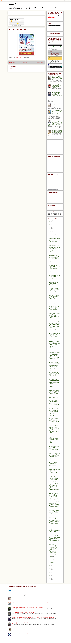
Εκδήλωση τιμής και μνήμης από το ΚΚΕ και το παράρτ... (54, 451)
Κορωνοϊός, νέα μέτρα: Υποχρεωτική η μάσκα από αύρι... (54, 431)
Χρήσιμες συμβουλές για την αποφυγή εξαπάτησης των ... (54, 540)
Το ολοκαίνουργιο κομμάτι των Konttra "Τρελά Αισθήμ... (54, 479)
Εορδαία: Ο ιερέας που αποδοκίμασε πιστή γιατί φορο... (53, 486)
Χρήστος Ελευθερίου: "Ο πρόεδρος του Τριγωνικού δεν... (54, 261)
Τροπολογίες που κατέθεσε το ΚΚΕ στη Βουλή (54, 395)
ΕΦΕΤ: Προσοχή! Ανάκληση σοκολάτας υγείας (53, 494)
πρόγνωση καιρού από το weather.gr (16, 25)
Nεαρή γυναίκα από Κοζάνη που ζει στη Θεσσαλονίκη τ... (54, 309)
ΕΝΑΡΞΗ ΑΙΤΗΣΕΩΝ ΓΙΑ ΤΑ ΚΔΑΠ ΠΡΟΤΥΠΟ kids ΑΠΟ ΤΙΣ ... (54, 271)
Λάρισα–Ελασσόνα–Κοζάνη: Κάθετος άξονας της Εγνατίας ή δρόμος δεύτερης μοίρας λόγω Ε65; (57, 78)
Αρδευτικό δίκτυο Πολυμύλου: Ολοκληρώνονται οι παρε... (54, 263)
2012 (50, 575)
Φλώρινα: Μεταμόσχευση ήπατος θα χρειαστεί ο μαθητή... (53, 385)
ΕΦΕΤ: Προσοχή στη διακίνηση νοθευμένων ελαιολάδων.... (54, 321)
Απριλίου (51, 559)
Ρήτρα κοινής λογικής (52, 465)
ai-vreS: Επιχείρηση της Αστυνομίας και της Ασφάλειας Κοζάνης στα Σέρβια (23, 612)
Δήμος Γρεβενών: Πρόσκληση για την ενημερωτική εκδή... (54, 511)
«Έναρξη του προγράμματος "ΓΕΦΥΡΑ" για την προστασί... (54, 391)
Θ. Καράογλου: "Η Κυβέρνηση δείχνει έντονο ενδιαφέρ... (54, 311)
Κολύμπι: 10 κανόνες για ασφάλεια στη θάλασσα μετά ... (54, 301)
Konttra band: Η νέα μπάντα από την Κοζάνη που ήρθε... (54, 334)
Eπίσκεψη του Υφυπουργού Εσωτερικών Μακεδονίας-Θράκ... (53, 350)
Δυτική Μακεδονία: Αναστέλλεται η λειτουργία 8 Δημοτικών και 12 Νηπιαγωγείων (57, 104)
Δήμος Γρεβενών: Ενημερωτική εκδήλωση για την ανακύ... (54, 411)
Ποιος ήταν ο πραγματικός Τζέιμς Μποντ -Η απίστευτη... (54, 542)
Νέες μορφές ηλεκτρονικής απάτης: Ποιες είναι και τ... (54, 535)
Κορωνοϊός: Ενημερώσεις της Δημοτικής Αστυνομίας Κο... (54, 298)
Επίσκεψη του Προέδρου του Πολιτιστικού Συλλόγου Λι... (54, 253)
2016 (50, 569)
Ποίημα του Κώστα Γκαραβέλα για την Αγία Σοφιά (54, 274)
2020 (50, 228)
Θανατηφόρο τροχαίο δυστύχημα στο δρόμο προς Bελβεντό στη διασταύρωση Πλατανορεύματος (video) (27, 607)
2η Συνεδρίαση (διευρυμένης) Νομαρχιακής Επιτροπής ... (54, 449)
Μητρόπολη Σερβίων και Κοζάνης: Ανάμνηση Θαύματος (54, 404)
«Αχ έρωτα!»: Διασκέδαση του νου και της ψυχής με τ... (54, 554)
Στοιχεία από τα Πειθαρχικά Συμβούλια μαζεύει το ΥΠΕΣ (54, 419)
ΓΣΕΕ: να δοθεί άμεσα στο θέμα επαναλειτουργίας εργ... (54, 454)
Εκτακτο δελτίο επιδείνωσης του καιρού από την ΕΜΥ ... (54, 276)
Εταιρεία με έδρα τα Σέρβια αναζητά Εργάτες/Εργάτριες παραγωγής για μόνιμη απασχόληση (56, 86)
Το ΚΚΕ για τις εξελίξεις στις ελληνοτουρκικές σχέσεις (53, 458)
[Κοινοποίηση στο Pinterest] (28, 57)
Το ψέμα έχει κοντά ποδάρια (53, 284)
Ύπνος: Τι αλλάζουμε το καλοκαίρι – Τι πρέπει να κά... (54, 477)
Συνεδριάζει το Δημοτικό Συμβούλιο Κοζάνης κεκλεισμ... (53, 548)
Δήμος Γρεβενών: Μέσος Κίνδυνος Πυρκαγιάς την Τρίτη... (53, 496)
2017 (50, 568)
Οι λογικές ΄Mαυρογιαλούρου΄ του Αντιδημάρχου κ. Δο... (54, 447)
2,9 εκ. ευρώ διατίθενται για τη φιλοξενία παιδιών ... (54, 409)
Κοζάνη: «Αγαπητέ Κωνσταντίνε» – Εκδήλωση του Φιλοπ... (54, 491)
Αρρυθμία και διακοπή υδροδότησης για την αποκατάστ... (53, 463)
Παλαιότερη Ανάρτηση (40, 62)
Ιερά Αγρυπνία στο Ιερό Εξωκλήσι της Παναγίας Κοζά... (53, 346)
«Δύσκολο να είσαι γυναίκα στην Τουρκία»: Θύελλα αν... (54, 472)
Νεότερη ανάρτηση (12, 62)
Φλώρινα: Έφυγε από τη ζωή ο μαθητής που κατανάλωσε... (54, 319)
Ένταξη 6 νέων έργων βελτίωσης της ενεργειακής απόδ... (54, 314)
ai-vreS (12, 4)
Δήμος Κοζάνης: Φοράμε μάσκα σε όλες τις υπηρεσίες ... (54, 344)
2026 (50, 220)
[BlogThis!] (25, 57)
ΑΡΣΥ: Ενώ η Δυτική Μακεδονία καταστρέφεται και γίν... (54, 268)
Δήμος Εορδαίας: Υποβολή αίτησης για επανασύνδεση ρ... (54, 398)
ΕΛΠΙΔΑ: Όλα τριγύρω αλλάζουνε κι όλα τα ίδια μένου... (53, 401)
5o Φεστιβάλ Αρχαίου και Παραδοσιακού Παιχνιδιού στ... (54, 304)
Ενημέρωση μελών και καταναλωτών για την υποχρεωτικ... (53, 416)
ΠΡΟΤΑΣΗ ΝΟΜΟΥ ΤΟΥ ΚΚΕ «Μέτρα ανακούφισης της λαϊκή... (54, 518)
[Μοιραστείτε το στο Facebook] (27, 57)
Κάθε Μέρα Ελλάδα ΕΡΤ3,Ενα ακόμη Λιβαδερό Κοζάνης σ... (54, 278)
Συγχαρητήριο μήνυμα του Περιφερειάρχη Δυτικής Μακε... (54, 413)
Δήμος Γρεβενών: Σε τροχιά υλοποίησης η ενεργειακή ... (54, 434)
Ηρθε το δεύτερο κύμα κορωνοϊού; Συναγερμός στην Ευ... (54, 380)
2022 (50, 225)
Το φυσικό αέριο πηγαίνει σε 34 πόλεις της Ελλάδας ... (54, 467)
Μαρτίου (51, 560)
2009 (50, 579)
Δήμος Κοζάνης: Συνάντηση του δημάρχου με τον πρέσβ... (54, 521)
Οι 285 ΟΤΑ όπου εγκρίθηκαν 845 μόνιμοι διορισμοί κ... (54, 368)
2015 (50, 571)
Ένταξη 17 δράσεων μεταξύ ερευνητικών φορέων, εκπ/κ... (54, 439)
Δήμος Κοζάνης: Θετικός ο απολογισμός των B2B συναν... (53, 339)
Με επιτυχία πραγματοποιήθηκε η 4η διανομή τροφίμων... (54, 506)
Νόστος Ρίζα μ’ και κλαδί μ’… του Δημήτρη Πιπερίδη (54, 481)
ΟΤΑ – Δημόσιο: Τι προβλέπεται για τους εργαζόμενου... (54, 296)
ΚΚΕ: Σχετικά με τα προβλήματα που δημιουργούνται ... (54, 241)
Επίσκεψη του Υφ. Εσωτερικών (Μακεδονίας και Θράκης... (54, 393)
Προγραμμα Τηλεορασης (55, 189)
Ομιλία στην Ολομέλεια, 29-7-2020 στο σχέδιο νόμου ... (54, 358)
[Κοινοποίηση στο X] (26, 57)
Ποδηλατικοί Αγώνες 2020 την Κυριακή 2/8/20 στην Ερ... (54, 243)
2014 (50, 572)
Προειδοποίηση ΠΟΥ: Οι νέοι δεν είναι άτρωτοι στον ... (54, 307)
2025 (50, 221)
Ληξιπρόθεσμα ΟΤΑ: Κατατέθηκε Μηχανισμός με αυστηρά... (54, 370)
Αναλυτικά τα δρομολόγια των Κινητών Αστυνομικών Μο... (54, 283)
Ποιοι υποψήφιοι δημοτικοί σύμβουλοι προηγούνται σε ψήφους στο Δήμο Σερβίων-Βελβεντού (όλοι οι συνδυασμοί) (25, 594)
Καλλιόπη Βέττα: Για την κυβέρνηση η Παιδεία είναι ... (54, 421)
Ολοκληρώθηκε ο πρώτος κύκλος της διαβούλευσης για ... (54, 363)
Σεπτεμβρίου (52, 234)
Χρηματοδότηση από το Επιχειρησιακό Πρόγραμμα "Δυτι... (54, 326)
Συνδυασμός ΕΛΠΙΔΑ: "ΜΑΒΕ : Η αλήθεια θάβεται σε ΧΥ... (54, 444)
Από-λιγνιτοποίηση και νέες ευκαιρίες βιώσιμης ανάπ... (54, 426)
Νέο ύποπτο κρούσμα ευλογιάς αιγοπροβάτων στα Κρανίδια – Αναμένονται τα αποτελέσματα (57, 131)
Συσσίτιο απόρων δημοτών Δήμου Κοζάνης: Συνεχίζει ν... (54, 266)
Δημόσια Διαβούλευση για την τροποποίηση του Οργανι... (54, 501)
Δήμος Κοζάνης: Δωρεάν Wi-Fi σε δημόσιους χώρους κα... (54, 508)
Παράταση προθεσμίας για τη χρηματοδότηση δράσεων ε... (54, 437)
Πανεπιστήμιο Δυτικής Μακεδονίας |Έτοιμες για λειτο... (53, 523)
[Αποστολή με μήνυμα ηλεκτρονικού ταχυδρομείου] (24, 57)
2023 (50, 224)
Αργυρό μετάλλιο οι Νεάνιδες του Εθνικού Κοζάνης (54, 239)
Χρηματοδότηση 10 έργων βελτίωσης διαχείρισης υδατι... (54, 329)
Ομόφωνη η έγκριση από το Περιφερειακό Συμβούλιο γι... (54, 256)
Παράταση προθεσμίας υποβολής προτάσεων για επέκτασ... (54, 428)
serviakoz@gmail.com (51, 17)
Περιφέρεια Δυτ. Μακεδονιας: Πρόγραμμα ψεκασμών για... (54, 293)
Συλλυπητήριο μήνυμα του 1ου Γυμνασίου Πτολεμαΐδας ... (54, 280)
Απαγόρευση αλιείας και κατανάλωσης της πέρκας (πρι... (54, 250)
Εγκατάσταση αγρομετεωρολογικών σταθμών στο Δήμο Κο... (53, 545)
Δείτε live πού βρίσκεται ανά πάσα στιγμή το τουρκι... (53, 474)
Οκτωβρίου (51, 232)
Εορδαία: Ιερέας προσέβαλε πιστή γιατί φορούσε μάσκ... (54, 489)
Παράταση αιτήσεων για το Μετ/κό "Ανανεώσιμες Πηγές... (54, 460)
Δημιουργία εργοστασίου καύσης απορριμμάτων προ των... (54, 324)
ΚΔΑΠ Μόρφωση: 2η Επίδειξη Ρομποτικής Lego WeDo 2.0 (54, 515)
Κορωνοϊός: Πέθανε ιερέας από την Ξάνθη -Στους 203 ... (54, 423)
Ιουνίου (51, 556)
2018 (50, 566)
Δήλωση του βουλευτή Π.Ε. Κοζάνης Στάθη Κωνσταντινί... (54, 388)
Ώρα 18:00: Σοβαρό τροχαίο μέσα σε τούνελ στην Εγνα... (54, 366)
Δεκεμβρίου (51, 229)
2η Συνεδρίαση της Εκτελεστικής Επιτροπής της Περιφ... (54, 406)
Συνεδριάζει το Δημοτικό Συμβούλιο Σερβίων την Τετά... (54, 529)
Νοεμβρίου (51, 231)
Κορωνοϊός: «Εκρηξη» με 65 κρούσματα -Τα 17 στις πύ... (54, 331)
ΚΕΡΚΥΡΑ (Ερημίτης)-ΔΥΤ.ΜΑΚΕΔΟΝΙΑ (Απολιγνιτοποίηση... (53, 551)
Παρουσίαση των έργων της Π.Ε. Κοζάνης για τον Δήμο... (54, 248)
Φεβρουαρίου (52, 562)
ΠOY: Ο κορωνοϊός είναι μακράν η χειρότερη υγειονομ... (54, 483)
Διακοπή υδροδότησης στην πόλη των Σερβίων (54, 383)
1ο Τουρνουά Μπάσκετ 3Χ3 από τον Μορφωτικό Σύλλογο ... (54, 336)
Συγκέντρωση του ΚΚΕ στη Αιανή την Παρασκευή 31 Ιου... (53, 355)
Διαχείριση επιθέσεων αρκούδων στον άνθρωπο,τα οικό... (54, 538)
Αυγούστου (51, 235)
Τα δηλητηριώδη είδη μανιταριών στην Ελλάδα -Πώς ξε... (54, 375)
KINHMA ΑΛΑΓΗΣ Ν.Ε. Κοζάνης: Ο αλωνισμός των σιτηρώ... (54, 286)
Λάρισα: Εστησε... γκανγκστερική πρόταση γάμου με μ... (54, 533)
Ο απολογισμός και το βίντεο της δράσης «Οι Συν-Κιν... (54, 353)
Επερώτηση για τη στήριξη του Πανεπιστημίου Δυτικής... (54, 342)
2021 (50, 227)
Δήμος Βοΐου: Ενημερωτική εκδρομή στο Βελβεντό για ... (54, 373)
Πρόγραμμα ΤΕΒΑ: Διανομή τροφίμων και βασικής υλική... (54, 526)
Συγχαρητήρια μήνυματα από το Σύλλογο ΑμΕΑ (54, 470)
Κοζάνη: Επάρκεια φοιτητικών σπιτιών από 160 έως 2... (54, 246)
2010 (50, 578)
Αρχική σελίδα (25, 62)
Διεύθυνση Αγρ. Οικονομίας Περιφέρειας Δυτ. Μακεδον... (54, 499)
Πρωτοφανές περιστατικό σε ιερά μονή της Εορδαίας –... (54, 531)
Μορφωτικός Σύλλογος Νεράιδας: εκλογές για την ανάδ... (54, 316)
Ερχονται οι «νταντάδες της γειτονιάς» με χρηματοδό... (54, 504)
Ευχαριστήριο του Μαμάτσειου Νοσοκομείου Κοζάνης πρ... (54, 258)
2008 (50, 581)
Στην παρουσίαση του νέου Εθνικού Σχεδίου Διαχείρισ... (54, 289)
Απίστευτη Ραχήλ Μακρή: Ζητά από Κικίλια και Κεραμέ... (54, 291)
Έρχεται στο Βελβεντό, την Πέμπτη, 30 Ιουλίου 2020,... (54, 360)
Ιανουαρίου (51, 563)
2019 (50, 565)
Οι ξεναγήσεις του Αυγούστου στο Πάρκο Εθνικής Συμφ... (54, 377)
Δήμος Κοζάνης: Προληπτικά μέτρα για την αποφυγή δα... (54, 456)
